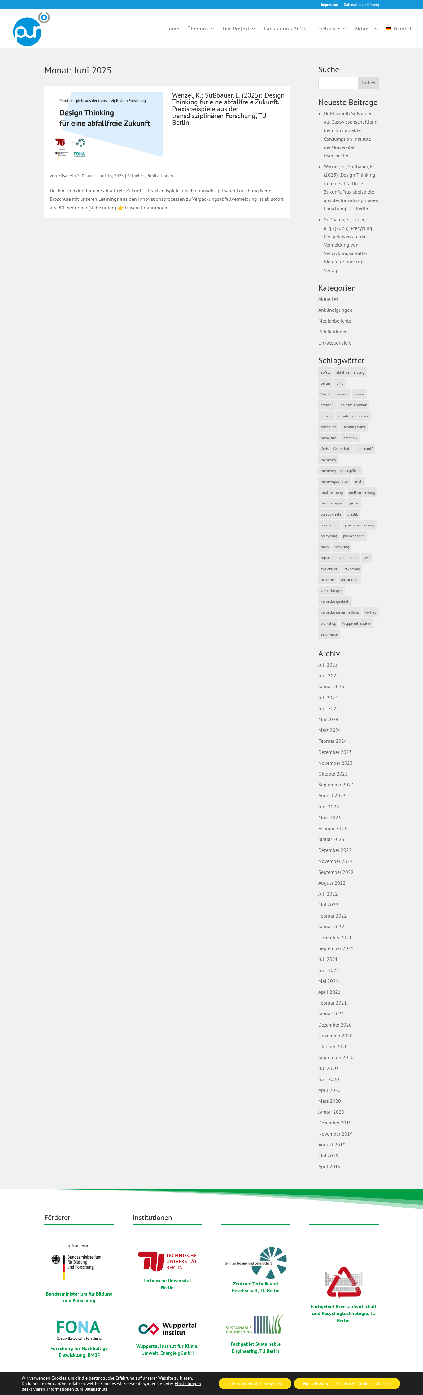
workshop (328, 623)
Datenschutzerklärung (361, 5)
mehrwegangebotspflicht (340, 470)
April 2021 (329, 992)
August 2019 (332, 1145)
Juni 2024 (328, 708)
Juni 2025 (328, 675)
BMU (340, 383)
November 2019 (335, 1134)
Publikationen (159, 175)
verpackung (349, 579)
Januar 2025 (331, 686)
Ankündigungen (335, 310)
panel (354, 503)
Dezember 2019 (335, 1123)
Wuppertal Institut (356, 623)
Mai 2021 (328, 981)
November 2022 (335, 861)
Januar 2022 (331, 926)
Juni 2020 (328, 1079)
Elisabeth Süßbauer (76, 175)
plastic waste (331, 514)
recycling (342, 546)
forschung (328, 427)
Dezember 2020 (335, 1025)
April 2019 (329, 1166)
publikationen (354, 536)
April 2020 (329, 1090)
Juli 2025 (328, 665)
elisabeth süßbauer (353, 416)
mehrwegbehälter (335, 481)
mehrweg (328, 459)
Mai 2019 (328, 1155)
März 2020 (329, 1101)
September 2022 (336, 872)
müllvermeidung (362, 492)
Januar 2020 (331, 1112)
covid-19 (327, 405)
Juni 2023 (328, 806)
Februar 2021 (332, 1003)
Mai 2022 (328, 904)
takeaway (352, 568)
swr (366, 557)
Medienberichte (334, 321)
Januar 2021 (331, 1013)
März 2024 (329, 730)
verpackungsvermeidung (340, 612)
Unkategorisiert (334, 343)
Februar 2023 (332, 828)
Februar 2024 (332, 741)
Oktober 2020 (333, 1046)
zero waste (329, 634)
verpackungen (332, 590)
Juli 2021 (328, 959)
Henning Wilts (353, 427)
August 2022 (332, 883)
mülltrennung (332, 492)
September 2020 (336, 1057)
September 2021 (336, 948)
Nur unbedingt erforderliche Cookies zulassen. (347, 1383)
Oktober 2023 (333, 774)
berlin (325, 383)
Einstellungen (188, 1383)
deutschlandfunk (354, 405)
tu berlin (327, 579)
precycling (329, 536)
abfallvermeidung (350, 372)
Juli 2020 (328, 1068)
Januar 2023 (331, 839)
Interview (349, 437)
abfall (325, 372)
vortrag (370, 612)
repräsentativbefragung (339, 557)
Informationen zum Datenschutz (77, 1389)
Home (172, 29)
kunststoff (365, 448)
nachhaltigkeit (332, 503)
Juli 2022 (328, 894)
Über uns (198, 29)
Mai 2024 (328, 719)
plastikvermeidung (359, 525)
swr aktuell (329, 568)
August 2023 (332, 795)
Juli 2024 (328, 697)
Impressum (329, 5)
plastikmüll (330, 525)
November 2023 (335, 763)
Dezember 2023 (335, 752)
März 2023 (329, 817)
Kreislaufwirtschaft (336, 448)
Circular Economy (334, 394)
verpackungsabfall (335, 601)
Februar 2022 (332, 916)
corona (359, 394)
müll (359, 481)
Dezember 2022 (335, 850)
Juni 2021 (328, 970)
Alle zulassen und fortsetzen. (255, 1383)
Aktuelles (366, 29)
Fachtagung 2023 (285, 29)
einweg (326, 416)
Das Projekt (236, 29)
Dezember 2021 (335, 937)
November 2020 (335, 1035)
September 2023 (336, 784)
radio (325, 546)
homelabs (328, 437)
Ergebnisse (327, 29)
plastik (352, 514)
